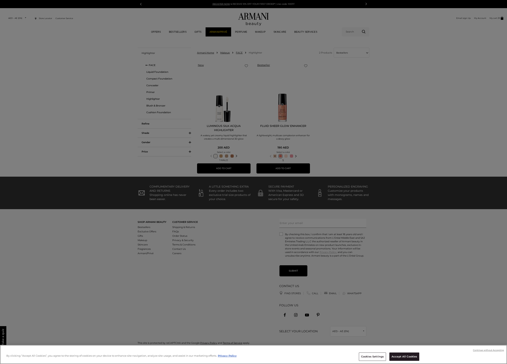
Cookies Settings (372, 356)
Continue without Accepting (488, 350)
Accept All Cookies (404, 356)
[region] (253, 354)
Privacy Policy (227, 355)
